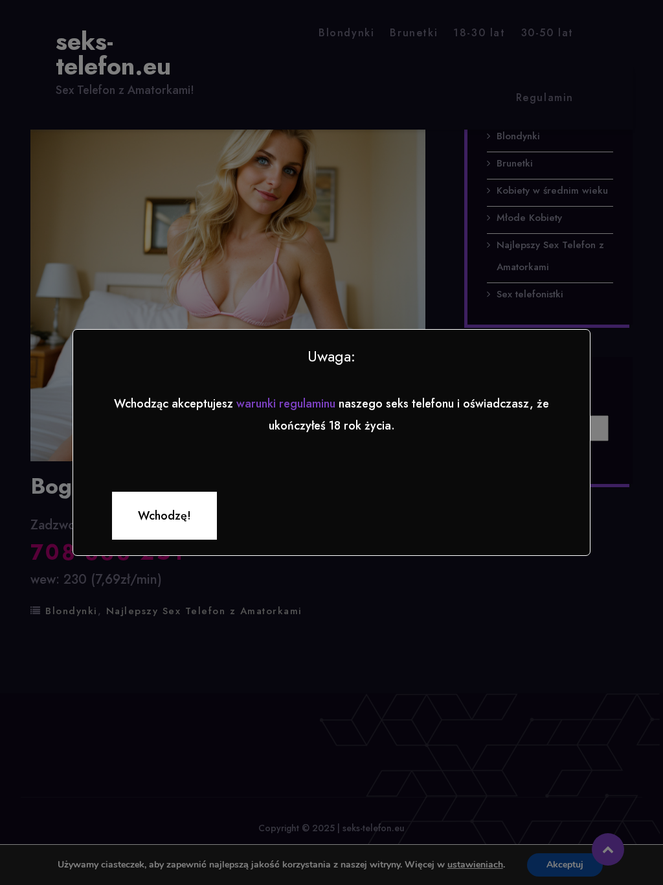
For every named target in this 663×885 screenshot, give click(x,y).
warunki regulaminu (285, 403)
